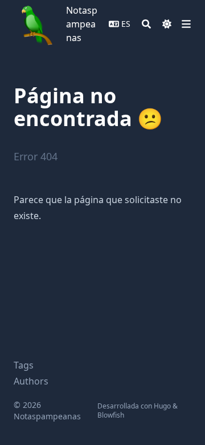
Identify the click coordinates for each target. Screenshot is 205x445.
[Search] (146, 24)
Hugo (162, 406)
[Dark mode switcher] (166, 24)
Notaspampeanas (81, 24)
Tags (24, 365)
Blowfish (110, 415)
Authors (31, 381)
